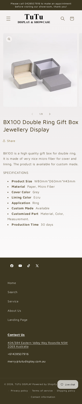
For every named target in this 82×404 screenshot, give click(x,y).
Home (12, 283)
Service (13, 301)
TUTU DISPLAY (23, 384)
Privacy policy (19, 390)
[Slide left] (32, 114)
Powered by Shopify (44, 384)
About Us (14, 310)
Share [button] (11, 140)
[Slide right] (50, 114)
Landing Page (17, 319)
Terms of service (42, 390)
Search (13, 292)
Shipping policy (66, 390)
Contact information (43, 396)
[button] (8, 18)
